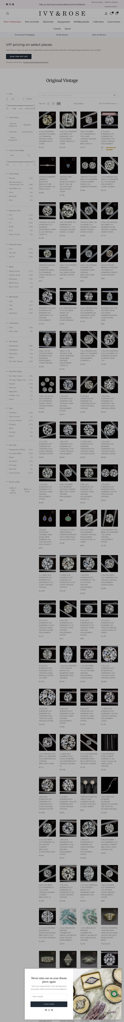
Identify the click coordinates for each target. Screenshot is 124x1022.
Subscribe (49, 1004)
